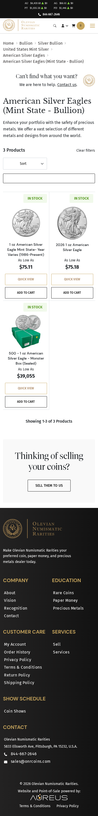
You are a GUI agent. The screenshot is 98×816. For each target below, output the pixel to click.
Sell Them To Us (49, 485)
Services (61, 652)
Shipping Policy (19, 682)
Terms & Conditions (23, 667)
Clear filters (85, 150)
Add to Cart (26, 292)
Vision (10, 600)
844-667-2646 (51, 14)
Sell (57, 644)
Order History (17, 652)
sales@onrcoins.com (31, 761)
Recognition (15, 608)
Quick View (26, 279)
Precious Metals (68, 608)
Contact (11, 615)
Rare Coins (63, 592)
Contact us (66, 84)
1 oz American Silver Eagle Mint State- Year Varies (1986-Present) (25, 249)
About (10, 592)
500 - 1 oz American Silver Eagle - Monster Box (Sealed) (26, 358)
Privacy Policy (17, 659)
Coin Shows (15, 711)
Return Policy (17, 675)
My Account (15, 644)
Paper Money (65, 600)
